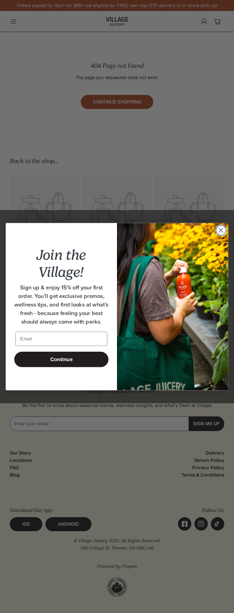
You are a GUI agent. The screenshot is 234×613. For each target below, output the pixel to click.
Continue (61, 359)
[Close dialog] (221, 230)
